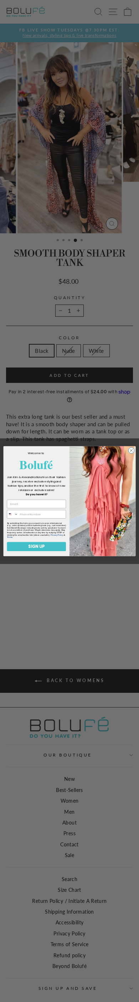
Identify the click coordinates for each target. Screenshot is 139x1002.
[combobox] (12, 514)
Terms (10, 537)
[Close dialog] (131, 450)
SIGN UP (36, 546)
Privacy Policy (57, 535)
